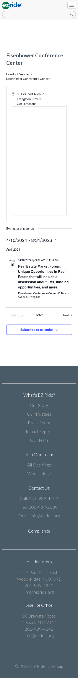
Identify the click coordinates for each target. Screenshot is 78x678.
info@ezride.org (45, 515)
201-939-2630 (43, 507)
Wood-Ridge (39, 473)
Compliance (39, 530)
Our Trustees (39, 413)
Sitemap (56, 666)
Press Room (39, 422)
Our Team (39, 440)
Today (39, 314)
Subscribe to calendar (36, 329)
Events (11, 74)
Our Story (39, 405)
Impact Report (39, 431)
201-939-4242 (43, 498)
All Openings (39, 464)
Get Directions (26, 104)
